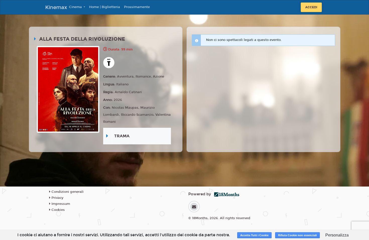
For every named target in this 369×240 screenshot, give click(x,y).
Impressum (60, 204)
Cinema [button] (76, 7)
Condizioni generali (67, 192)
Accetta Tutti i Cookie (254, 235)
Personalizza (337, 235)
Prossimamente (137, 7)
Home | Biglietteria (104, 7)
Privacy (56, 198)
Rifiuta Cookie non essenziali (297, 235)
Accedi (311, 7)
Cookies (57, 210)
